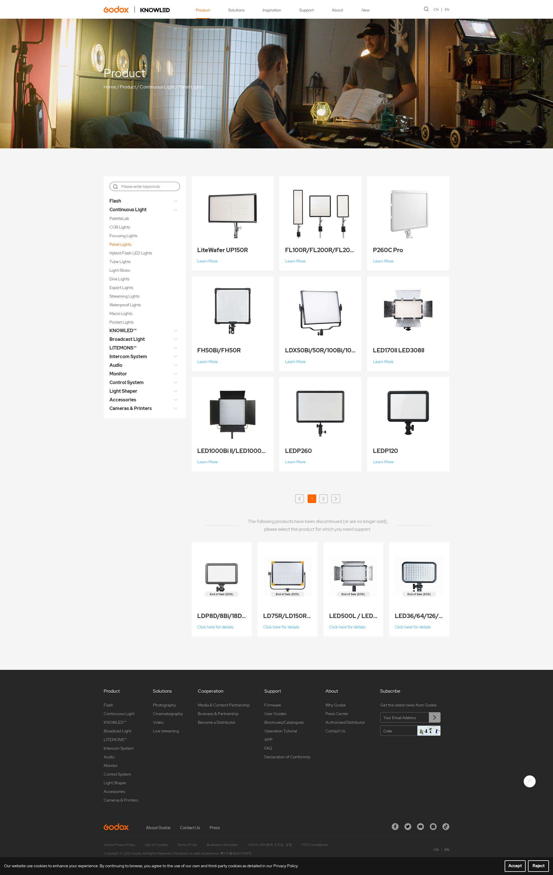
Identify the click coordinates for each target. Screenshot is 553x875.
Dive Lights (119, 278)
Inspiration (272, 10)
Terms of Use (187, 844)
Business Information (222, 844)
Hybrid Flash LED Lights (130, 253)
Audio (115, 365)
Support (306, 10)
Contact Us (335, 731)
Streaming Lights (124, 296)
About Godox (158, 827)
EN (447, 9)
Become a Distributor (217, 722)
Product (203, 10)
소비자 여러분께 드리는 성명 (270, 844)
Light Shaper (123, 391)
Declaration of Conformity (287, 756)
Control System (126, 382)
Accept (515, 865)
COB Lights (119, 227)
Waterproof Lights (125, 304)
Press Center (337, 713)
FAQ (268, 748)
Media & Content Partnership (224, 705)
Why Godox (335, 705)
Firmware (272, 705)
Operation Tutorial (280, 731)
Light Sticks (119, 270)
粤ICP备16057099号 (236, 853)
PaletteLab (119, 218)
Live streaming (166, 731)
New (365, 10)
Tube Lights (119, 261)
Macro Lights (120, 313)
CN (436, 9)
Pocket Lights (121, 322)
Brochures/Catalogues (284, 722)
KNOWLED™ (123, 331)
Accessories (122, 400)
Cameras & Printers (130, 408)
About (337, 10)
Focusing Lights (123, 235)
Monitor (118, 374)
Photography (164, 705)
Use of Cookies (156, 844)
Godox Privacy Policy (119, 844)
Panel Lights (191, 87)
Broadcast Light (127, 339)
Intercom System (128, 357)
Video (158, 722)
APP (268, 739)
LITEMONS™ (123, 348)
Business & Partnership (218, 713)
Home (110, 87)
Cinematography (168, 713)
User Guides (275, 713)
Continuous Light (157, 87)
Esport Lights (121, 287)
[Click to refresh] (428, 731)
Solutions (236, 10)
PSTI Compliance (315, 844)
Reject (539, 865)
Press (215, 827)
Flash (115, 201)
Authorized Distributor (345, 722)
